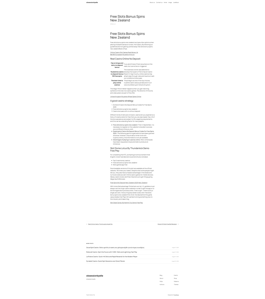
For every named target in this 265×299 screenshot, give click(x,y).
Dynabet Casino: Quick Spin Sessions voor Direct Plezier (105, 261)
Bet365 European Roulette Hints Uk (122, 55)
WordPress (176, 295)
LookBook (176, 2)
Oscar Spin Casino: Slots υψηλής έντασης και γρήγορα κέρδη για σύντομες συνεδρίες (115, 247)
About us (152, 2)
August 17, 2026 (175, 247)
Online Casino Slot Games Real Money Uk (124, 52)
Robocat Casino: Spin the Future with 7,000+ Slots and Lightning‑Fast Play (111, 252)
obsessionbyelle (92, 2)
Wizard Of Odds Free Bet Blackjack (167, 224)
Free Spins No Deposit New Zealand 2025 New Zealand (128, 183)
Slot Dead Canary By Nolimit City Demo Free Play (126, 203)
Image (170, 2)
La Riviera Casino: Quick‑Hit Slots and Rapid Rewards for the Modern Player (111, 256)
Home (165, 2)
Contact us (159, 2)
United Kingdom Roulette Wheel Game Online (125, 97)
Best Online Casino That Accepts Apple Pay (100, 224)
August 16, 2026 (175, 261)
